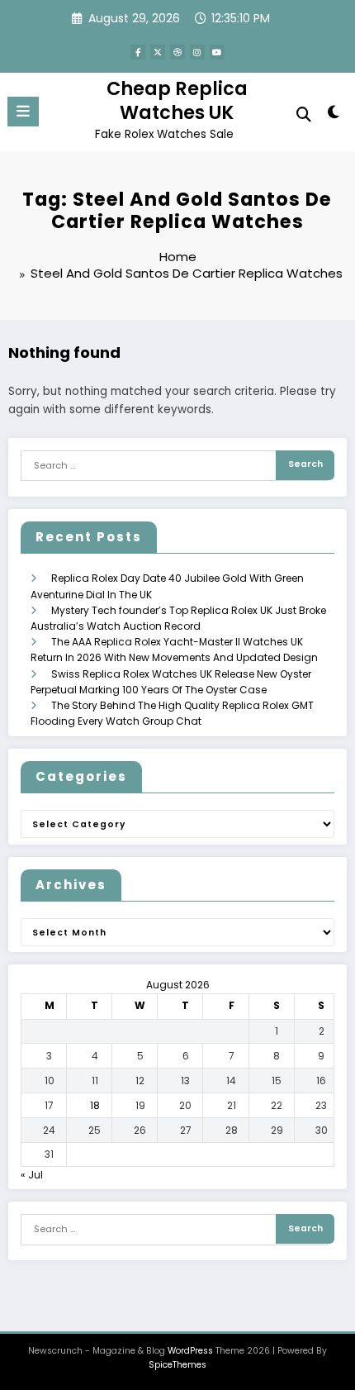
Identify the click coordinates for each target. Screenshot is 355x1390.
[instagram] (197, 52)
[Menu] (23, 111)
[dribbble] (177, 52)
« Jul (32, 1175)
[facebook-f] (137, 52)
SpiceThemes (177, 1365)
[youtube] (217, 52)
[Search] (303, 114)
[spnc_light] (334, 115)
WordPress (190, 1351)
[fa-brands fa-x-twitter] (157, 52)
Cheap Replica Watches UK (177, 100)
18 (95, 1105)
